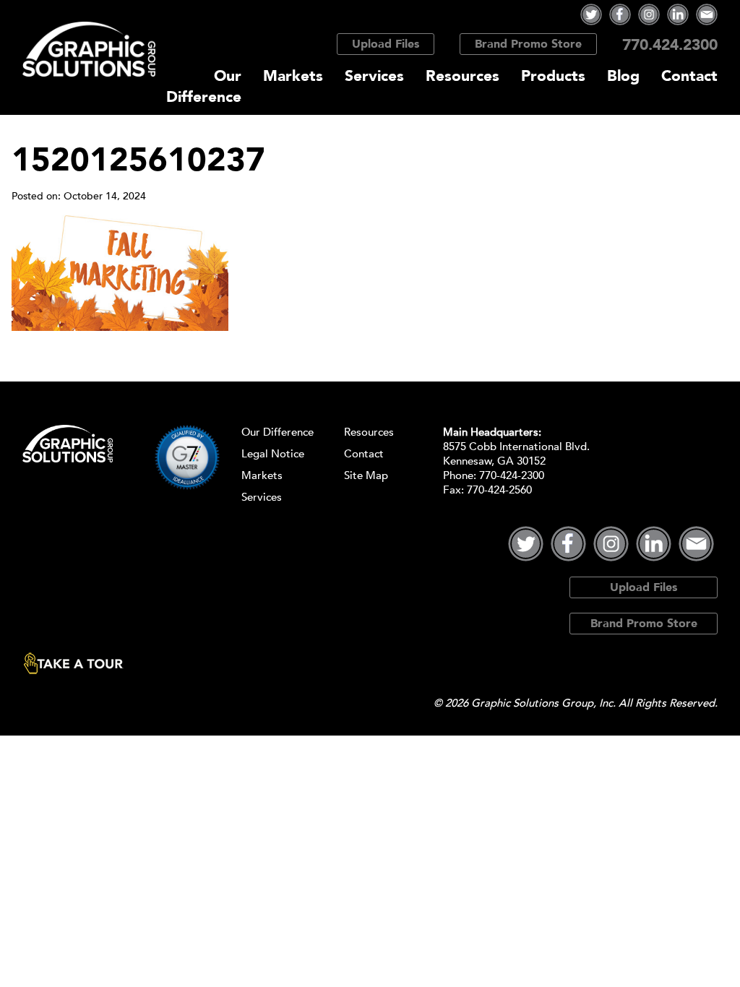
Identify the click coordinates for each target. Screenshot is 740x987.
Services (374, 76)
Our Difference (203, 87)
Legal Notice (272, 454)
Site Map (366, 475)
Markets (293, 76)
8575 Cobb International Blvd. (516, 446)
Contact (689, 76)
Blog (623, 76)
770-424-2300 (511, 475)
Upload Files (385, 44)
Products (553, 76)
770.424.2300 (670, 45)
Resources (462, 76)
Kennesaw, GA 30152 (494, 461)
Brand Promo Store (528, 44)
